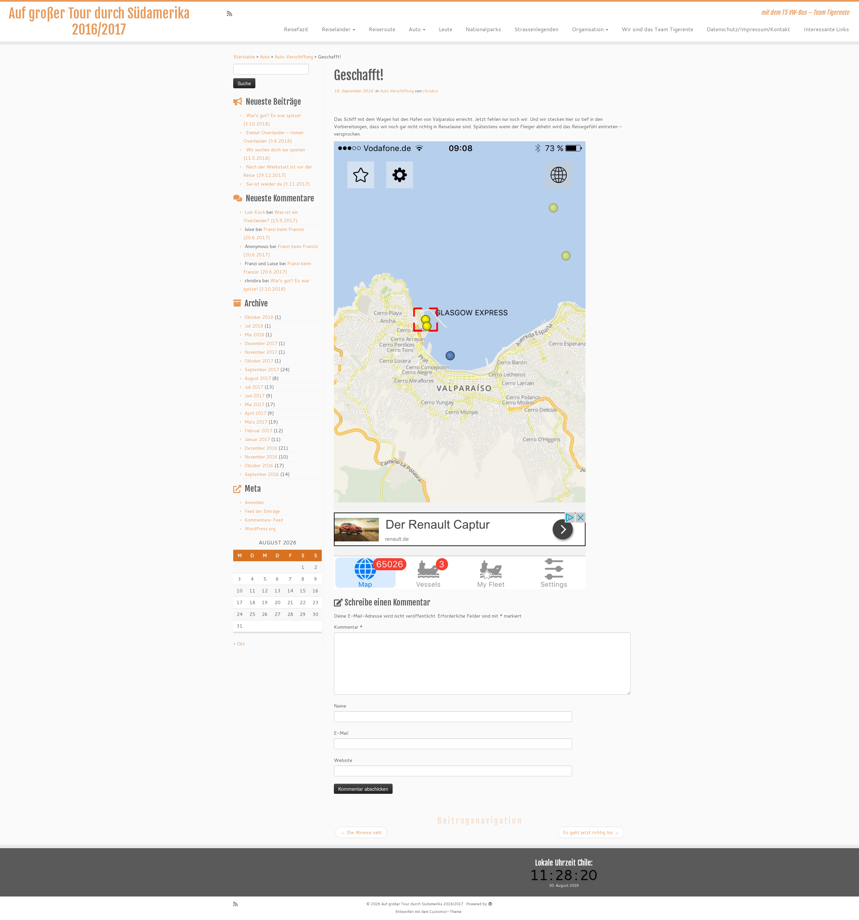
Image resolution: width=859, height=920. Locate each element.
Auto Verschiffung (293, 56)
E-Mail (341, 733)
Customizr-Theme (445, 911)
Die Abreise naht (361, 832)
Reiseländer (337, 29)
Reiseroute (382, 29)
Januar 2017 (257, 439)
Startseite (244, 56)
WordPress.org (260, 529)
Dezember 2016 (261, 448)
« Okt (239, 643)
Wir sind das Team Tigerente (657, 29)
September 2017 (262, 370)
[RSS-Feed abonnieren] (232, 13)
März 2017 (256, 422)
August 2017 (258, 378)
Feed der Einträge (262, 511)
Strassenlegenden (536, 29)
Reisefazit (296, 29)
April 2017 (255, 413)
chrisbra (430, 91)
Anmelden (254, 502)
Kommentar (348, 627)
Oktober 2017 (259, 361)
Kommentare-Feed (264, 520)
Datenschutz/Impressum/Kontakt (748, 29)
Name (340, 706)
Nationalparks (483, 29)
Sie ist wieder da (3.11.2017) (278, 184)
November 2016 (261, 457)
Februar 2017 (258, 431)
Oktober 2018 (259, 317)
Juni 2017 (254, 396)
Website (343, 760)
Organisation (588, 29)
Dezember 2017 (261, 343)
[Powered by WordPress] (490, 902)
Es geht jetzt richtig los (591, 832)
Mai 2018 (254, 335)
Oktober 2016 (259, 466)
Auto (415, 29)
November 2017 (261, 352)
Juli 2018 (254, 326)
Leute (445, 29)
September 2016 (262, 474)
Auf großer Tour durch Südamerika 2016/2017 (99, 21)
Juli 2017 (254, 387)
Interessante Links (826, 29)
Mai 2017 (254, 404)
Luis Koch (255, 212)
